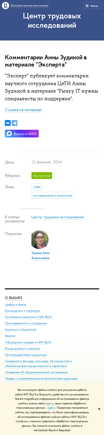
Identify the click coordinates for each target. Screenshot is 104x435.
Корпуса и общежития (20, 329)
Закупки (10, 336)
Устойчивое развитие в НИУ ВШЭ (28, 317)
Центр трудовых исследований (52, 20)
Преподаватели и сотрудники (25, 323)
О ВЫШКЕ (13, 297)
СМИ (36, 187)
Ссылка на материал (23, 109)
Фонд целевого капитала (22, 349)
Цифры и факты (15, 304)
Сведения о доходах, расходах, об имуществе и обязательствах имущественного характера (38, 363)
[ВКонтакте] (8, 123)
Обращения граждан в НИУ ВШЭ (28, 342)
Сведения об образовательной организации (36, 372)
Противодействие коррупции (26, 355)
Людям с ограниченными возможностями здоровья (41, 378)
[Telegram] (14, 123)
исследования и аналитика (52, 195)
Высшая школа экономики (29, 5)
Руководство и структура (22, 311)
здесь (49, 403)
